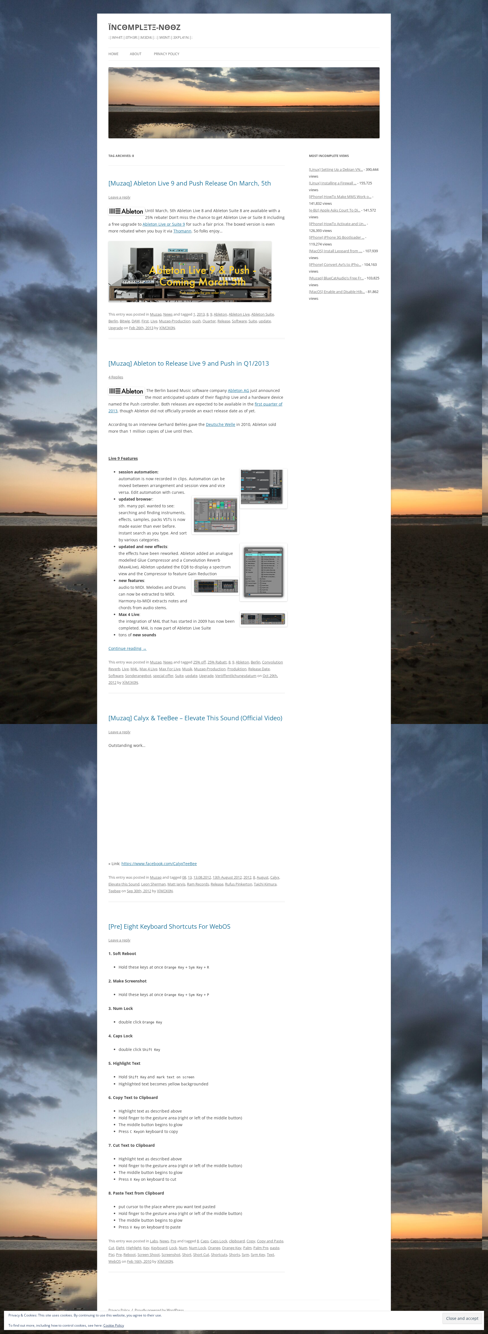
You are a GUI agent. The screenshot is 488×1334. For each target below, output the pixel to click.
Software (239, 321)
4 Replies (115, 377)
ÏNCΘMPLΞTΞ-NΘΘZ (144, 27)
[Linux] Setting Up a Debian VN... (336, 169)
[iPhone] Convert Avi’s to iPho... (335, 264)
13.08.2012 (202, 877)
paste (274, 1247)
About (135, 53)
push (196, 321)
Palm (247, 1247)
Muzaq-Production (175, 321)
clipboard (237, 1241)
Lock (173, 1247)
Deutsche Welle (220, 424)
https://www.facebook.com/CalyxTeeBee (159, 863)
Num (183, 1247)
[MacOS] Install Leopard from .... (335, 250)
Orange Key (231, 1247)
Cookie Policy (113, 1325)
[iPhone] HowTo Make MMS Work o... (340, 196)
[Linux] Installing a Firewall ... (332, 183)
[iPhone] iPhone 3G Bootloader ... (336, 237)
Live (154, 321)
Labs (154, 1241)
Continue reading (127, 648)
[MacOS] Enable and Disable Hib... (337, 291)
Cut (111, 1247)
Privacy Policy (166, 53)
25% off (199, 662)
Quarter (209, 321)
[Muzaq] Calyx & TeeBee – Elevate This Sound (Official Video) (195, 718)
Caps (205, 1241)
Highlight (133, 1247)
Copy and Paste (270, 1241)
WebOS (114, 1261)
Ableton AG (238, 390)
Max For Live (169, 668)
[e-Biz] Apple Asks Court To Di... (334, 210)
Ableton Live (239, 314)
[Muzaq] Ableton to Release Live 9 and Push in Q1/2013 (188, 363)
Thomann (182, 231)
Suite (253, 321)
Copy (251, 1241)
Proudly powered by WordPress (159, 1310)
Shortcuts (219, 1254)
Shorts (234, 1254)
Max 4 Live (148, 668)
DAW (136, 321)
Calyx (274, 877)
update (265, 321)
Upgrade (115, 327)
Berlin (113, 321)
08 (184, 877)
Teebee (114, 890)
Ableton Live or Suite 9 (164, 224)
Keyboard (159, 1247)
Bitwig (125, 321)
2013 (201, 314)
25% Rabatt (217, 662)
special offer (163, 675)
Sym (245, 1254)
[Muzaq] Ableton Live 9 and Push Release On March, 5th (189, 183)
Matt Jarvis (176, 884)
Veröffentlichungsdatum (235, 675)
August (263, 877)
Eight (120, 1247)
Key (146, 1247)
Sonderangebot (138, 675)
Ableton (220, 314)
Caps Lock (218, 1241)
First (145, 321)
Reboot (129, 1254)
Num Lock (197, 1247)
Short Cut (201, 1254)
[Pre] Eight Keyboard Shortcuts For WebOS (169, 926)
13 (190, 877)
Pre (173, 1241)
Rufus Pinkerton (238, 884)
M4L (134, 668)
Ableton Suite (262, 314)
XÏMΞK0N (167, 327)
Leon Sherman (153, 884)
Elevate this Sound (124, 884)
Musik (187, 668)
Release (223, 321)
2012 (247, 877)
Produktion (237, 668)
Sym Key (258, 1254)
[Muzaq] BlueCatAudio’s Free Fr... (336, 278)
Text (270, 1254)
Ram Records (198, 884)
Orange (214, 1247)
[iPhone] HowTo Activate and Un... (337, 223)
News (168, 314)
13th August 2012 (227, 877)
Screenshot (171, 1254)
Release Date (259, 668)
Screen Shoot (149, 1254)
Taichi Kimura (265, 884)
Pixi (111, 1254)
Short (186, 1254)
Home (113, 53)
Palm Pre (260, 1247)
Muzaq (156, 314)
